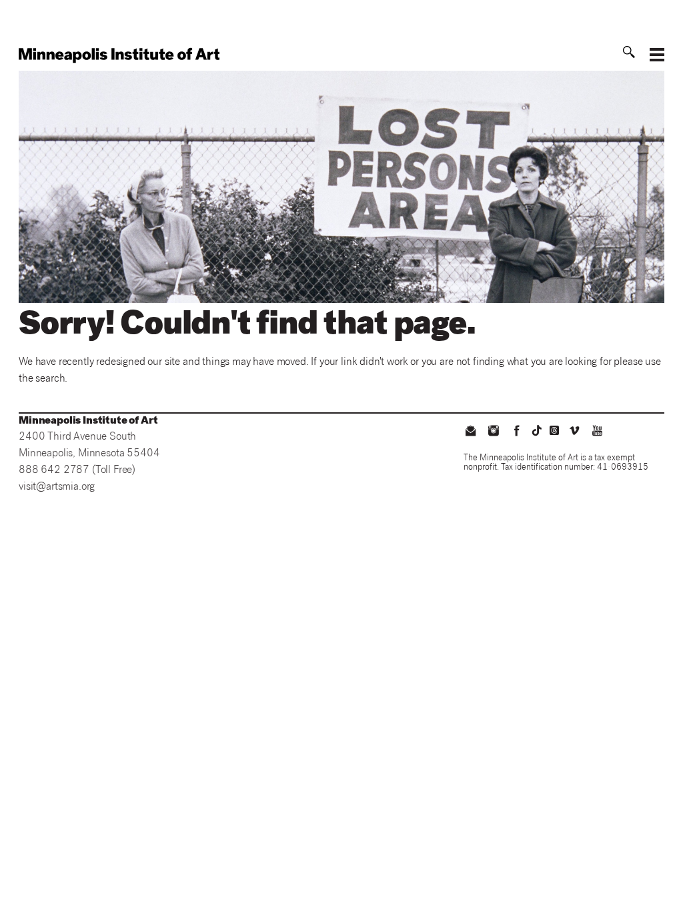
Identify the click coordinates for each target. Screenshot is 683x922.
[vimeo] (574, 432)
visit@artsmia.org (57, 487)
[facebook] (516, 432)
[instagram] (493, 432)
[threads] (554, 430)
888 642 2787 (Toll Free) (77, 470)
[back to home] (119, 55)
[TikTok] (537, 430)
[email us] (471, 432)
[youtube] (597, 432)
